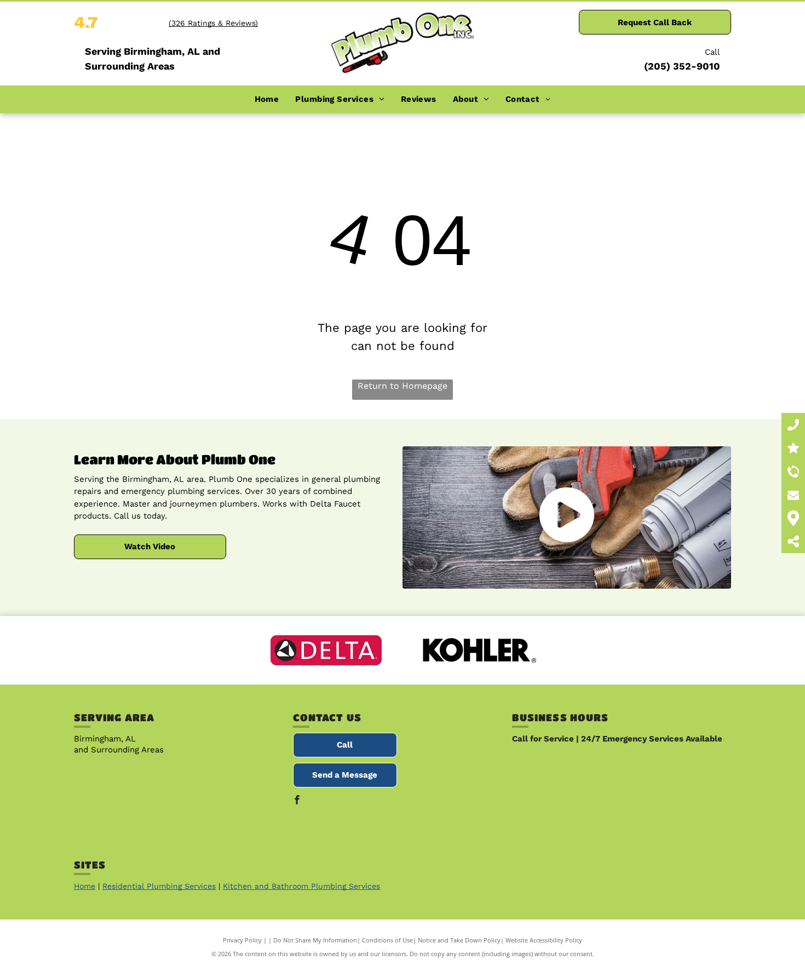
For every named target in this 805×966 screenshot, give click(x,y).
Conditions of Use (387, 940)
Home (84, 886)
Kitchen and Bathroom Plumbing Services (301, 886)
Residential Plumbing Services (159, 886)
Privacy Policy (242, 940)
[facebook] (297, 801)
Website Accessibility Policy (543, 940)
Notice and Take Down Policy (459, 940)
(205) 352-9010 (682, 66)
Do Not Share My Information (315, 940)
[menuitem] (267, 99)
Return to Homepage (402, 386)
